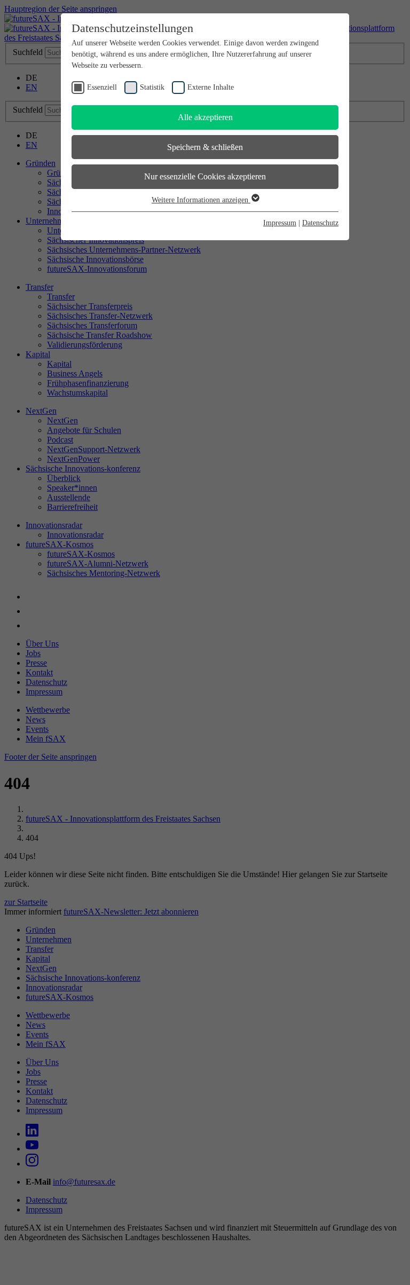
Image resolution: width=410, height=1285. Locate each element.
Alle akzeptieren (205, 117)
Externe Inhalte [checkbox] (210, 87)
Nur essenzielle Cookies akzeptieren (205, 176)
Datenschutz (320, 223)
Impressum (279, 223)
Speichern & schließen (205, 147)
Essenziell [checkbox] (102, 87)
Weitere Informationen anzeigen (201, 200)
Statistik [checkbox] (152, 87)
